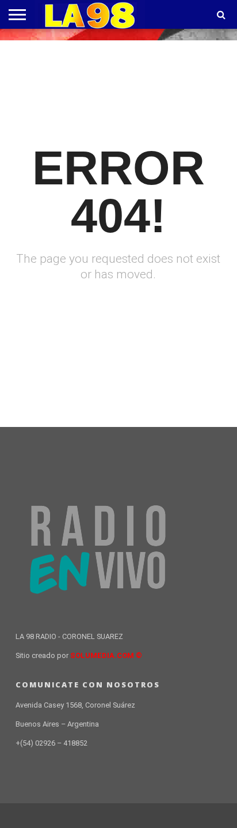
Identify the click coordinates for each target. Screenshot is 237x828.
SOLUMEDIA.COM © (106, 655)
